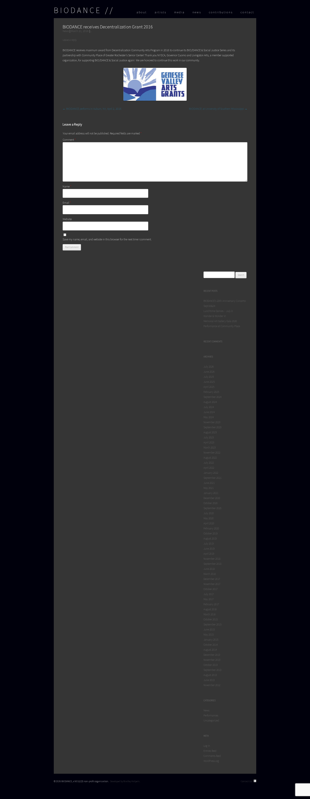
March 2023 (210, 447)
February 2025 (211, 392)
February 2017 (211, 604)
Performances (211, 715)
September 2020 (212, 508)
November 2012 (212, 685)
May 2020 (209, 518)
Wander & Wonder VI (215, 316)
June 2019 (209, 548)
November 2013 (212, 660)
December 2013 (212, 655)
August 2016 (210, 609)
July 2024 (209, 407)
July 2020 (209, 513)
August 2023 (210, 432)
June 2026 (209, 371)
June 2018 (209, 569)
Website (67, 219)
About (141, 12)
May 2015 (209, 634)
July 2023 (209, 437)
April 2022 (209, 468)
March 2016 (210, 614)
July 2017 (209, 594)
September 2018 (212, 564)
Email (67, 203)
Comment (69, 140)
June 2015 (209, 629)
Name (67, 186)
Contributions (221, 12)
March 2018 (210, 574)
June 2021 (209, 483)
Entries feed (210, 751)
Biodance (78, 10)
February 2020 (211, 528)
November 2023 (212, 422)
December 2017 (212, 579)
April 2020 (209, 523)
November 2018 (212, 559)
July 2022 (209, 462)
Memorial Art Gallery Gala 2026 (220, 321)
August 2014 (210, 650)
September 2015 (212, 624)
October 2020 (211, 503)
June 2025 (209, 382)
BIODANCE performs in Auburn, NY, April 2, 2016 (92, 109)
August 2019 (210, 538)
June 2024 (209, 412)
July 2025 (209, 377)
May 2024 (209, 417)
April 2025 (209, 387)
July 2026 (209, 366)
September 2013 (212, 670)
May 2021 (209, 488)
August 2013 (210, 675)
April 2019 (209, 553)
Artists (160, 12)
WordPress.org (211, 761)
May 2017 (209, 599)
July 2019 (209, 543)
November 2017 (212, 584)
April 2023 (209, 442)
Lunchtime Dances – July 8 (218, 311)
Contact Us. (246, 781)
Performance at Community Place (222, 326)
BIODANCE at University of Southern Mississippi (218, 109)
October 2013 (211, 665)
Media (179, 12)
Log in (207, 746)
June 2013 (209, 680)
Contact (247, 12)
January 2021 (211, 493)
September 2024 (212, 397)
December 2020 (212, 498)
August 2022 (210, 457)
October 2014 (211, 644)
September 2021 (212, 478)
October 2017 (211, 589)
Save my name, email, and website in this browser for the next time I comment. (107, 239)
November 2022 (212, 452)
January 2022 (211, 473)
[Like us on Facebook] (255, 781)
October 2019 (211, 533)
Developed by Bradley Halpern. (125, 781)
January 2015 (211, 639)
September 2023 (212, 427)
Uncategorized (211, 720)
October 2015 (211, 619)
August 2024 (210, 402)
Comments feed (212, 756)
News (197, 12)
